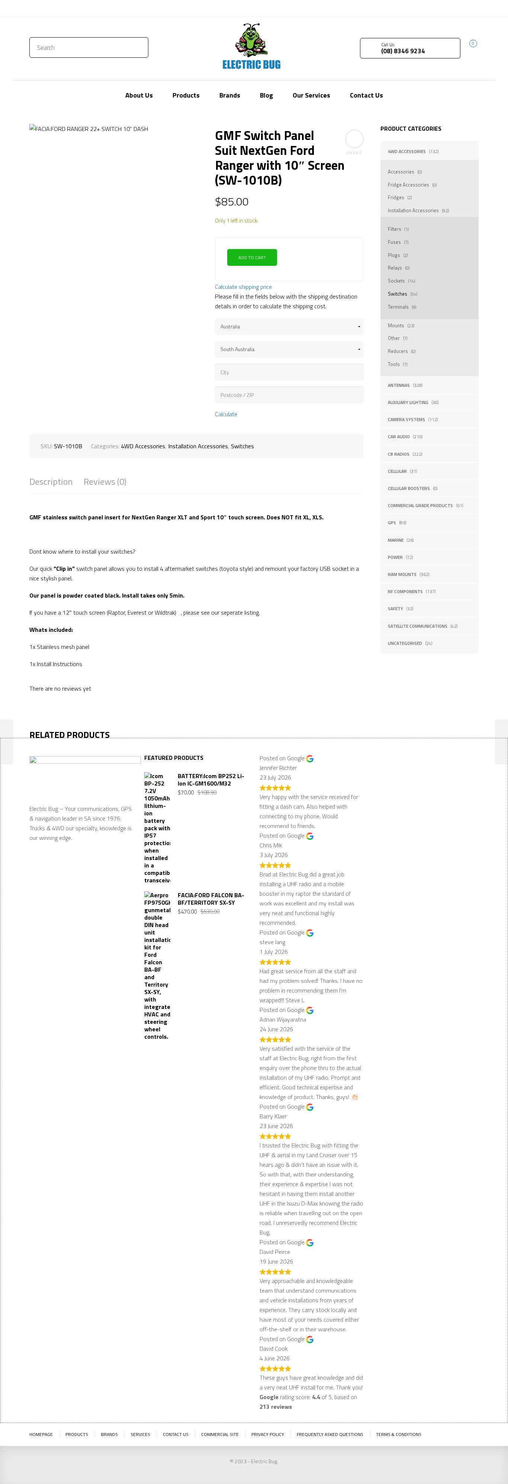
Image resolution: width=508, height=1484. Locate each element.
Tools (394, 364)
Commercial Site (220, 1434)
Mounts (396, 325)
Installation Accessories (413, 210)
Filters (394, 229)
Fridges (396, 197)
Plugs (394, 255)
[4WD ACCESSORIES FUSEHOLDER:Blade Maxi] (6, 742)
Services (140, 1434)
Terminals (398, 307)
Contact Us (45, 8)
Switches (397, 293)
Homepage (41, 1434)
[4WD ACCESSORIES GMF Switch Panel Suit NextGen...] (501, 742)
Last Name (439, 781)
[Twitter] (450, 7)
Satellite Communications (417, 626)
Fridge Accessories (408, 184)
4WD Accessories (407, 151)
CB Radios (398, 454)
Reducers (398, 351)
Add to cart (252, 257)
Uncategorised (405, 643)
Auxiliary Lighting (408, 402)
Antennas (399, 385)
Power (395, 557)
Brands (109, 1434)
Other (394, 338)
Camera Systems (406, 419)
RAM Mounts (402, 574)
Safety (395, 608)
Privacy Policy (267, 1434)
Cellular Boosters (409, 488)
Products (76, 1434)
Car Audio (399, 436)
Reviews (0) (105, 481)
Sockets (396, 280)
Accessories (401, 171)
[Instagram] (473, 7)
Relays (395, 267)
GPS (392, 522)
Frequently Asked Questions (330, 1434)
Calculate (226, 414)
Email (382, 818)
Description (51, 481)
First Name (389, 781)
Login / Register (412, 8)
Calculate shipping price (243, 286)
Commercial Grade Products (420, 505)
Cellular (397, 471)
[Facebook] (461, 7)
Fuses (394, 242)
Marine (395, 540)
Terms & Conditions (398, 1434)
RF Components (405, 591)
